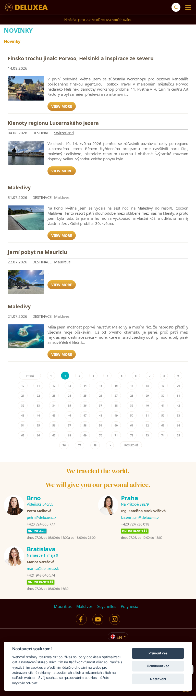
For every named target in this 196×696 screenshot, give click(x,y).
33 (38, 405)
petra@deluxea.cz (41, 517)
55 (38, 425)
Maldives (61, 197)
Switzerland (64, 132)
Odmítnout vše (158, 666)
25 (84, 395)
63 (162, 425)
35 (69, 405)
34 (53, 405)
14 (84, 385)
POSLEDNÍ (131, 445)
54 (22, 425)
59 (100, 425)
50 (131, 415)
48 (100, 415)
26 (100, 395)
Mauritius (62, 261)
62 (147, 425)
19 (162, 385)
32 (22, 405)
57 (69, 425)
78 (95, 445)
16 (116, 385)
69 (84, 435)
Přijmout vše (158, 653)
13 (69, 385)
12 (53, 385)
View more (61, 106)
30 (162, 395)
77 (79, 445)
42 (178, 405)
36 (84, 405)
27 (116, 395)
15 (100, 385)
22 (38, 395)
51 (147, 415)
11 (38, 385)
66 (38, 435)
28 (131, 395)
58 (84, 425)
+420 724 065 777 (41, 524)
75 (178, 435)
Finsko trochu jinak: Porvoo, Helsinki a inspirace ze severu (81, 58)
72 (131, 435)
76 (64, 445)
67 (53, 435)
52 (162, 415)
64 (178, 425)
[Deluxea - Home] (26, 7)
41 (162, 405)
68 (69, 435)
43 (22, 415)
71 (116, 435)
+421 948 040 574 (41, 575)
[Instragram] (114, 619)
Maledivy (19, 187)
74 (162, 435)
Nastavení (158, 679)
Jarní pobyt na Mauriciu (37, 252)
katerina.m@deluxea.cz (140, 517)
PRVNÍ (30, 375)
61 (131, 425)
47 (84, 415)
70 (100, 435)
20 (178, 385)
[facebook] (81, 619)
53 (178, 415)
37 (100, 405)
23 (53, 395)
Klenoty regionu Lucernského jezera (53, 122)
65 (22, 435)
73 (147, 435)
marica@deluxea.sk (42, 568)
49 (116, 415)
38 (116, 405)
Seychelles (106, 606)
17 (131, 385)
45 (53, 415)
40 (147, 405)
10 (22, 385)
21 (22, 395)
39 (131, 405)
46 (69, 415)
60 (116, 425)
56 (53, 425)
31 (178, 395)
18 (147, 385)
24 (69, 395)
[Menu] (187, 7)
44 (38, 415)
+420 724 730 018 (135, 524)
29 (147, 395)
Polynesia (129, 606)
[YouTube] (97, 619)
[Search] (176, 7)
